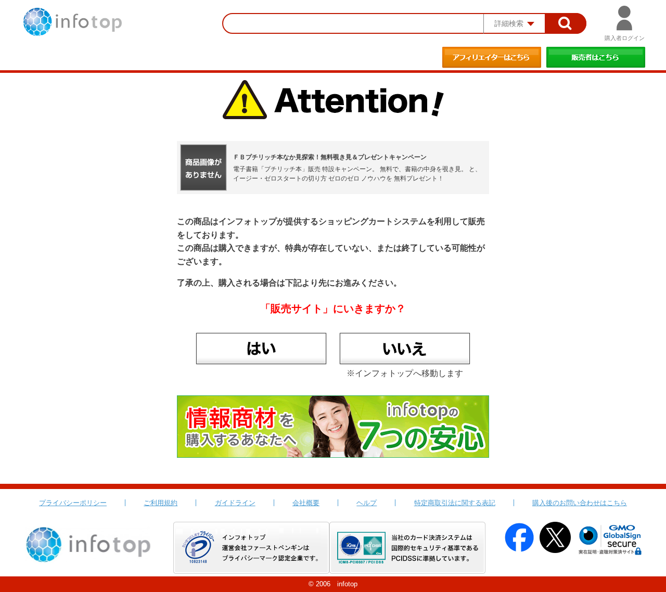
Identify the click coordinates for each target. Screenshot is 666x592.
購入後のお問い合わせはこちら (579, 503)
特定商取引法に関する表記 (454, 503)
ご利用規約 (160, 503)
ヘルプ (366, 503)
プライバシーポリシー (73, 503)
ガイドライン (235, 503)
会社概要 (305, 503)
